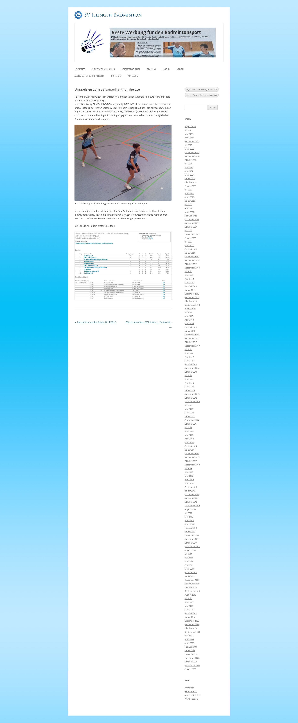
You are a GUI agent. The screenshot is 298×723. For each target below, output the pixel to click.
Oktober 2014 (191, 423)
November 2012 (192, 498)
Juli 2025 (188, 145)
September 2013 (192, 464)
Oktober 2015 (191, 397)
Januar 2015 (190, 416)
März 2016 (189, 386)
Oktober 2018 (191, 301)
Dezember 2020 (192, 234)
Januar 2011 (190, 576)
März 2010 (189, 609)
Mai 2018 (189, 316)
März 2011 (189, 568)
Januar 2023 (190, 200)
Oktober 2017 (191, 342)
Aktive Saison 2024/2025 (103, 69)
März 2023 (189, 197)
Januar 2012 (190, 531)
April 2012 (189, 520)
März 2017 (189, 360)
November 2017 (192, 338)
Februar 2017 (191, 364)
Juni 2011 (189, 557)
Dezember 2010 (192, 580)
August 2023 (190, 186)
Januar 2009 (190, 650)
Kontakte (116, 76)
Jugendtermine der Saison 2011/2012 (95, 322)
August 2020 (190, 238)
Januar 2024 (190, 178)
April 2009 (189, 639)
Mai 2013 (189, 475)
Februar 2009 (191, 646)
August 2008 (190, 669)
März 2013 (189, 483)
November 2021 (192, 223)
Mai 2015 (189, 409)
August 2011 (190, 550)
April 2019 (189, 278)
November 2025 (192, 141)
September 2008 (192, 665)
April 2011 (189, 565)
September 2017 (192, 345)
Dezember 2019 (192, 256)
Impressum (133, 76)
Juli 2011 (188, 554)
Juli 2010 (188, 598)
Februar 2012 (191, 527)
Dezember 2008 (192, 654)
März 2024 (189, 174)
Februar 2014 (191, 446)
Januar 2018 (190, 331)
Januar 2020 (190, 252)
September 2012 (192, 505)
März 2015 (189, 412)
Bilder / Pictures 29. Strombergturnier (201, 95)
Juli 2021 (188, 230)
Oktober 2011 (191, 542)
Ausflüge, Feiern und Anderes (89, 76)
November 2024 (192, 156)
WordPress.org (191, 698)
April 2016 (189, 383)
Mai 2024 (189, 171)
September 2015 (192, 401)
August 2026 (190, 126)
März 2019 (189, 282)
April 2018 (189, 319)
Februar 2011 (191, 572)
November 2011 (192, 539)
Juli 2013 (188, 468)
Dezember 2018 (192, 293)
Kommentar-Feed (193, 695)
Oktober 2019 (191, 264)
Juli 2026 (188, 130)
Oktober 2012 (191, 501)
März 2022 (189, 212)
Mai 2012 (189, 516)
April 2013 (189, 479)
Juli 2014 (188, 427)
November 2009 (192, 624)
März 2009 (189, 643)
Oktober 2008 (191, 661)
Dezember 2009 (192, 620)
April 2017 (189, 357)
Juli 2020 (188, 241)
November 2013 (192, 457)
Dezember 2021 (192, 219)
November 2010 (192, 583)
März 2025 (189, 148)
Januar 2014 (190, 449)
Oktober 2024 (191, 160)
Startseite (79, 69)
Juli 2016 (188, 375)
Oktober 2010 (191, 587)
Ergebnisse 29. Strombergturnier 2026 (201, 89)
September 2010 (192, 591)
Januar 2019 (190, 290)
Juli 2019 (188, 271)
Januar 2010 (190, 617)
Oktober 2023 (191, 182)
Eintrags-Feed (191, 691)
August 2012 (190, 509)
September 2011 (192, 546)
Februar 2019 (191, 286)
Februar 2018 (191, 327)
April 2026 (189, 137)
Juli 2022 (188, 204)
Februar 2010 (191, 613)
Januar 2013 (190, 490)
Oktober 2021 (191, 226)
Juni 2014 (189, 431)
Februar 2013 (191, 487)
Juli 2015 (188, 405)
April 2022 (189, 208)
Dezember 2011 (192, 535)
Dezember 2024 (192, 152)
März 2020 (189, 245)
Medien (180, 69)
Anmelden (189, 687)
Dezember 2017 (192, 334)
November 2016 (192, 368)
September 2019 (192, 267)
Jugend (166, 69)
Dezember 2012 (192, 494)
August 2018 (190, 308)
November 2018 (192, 297)
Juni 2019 (189, 275)
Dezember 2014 (192, 420)
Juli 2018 (188, 312)
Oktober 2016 (191, 371)
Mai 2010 (189, 606)
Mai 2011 (189, 561)
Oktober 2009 (191, 628)
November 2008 (192, 658)
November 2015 (192, 394)
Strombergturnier (131, 69)
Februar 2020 (191, 249)
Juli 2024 (188, 163)
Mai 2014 (189, 435)
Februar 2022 (191, 215)
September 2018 (192, 305)
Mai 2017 (189, 353)
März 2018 (189, 323)
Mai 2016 (189, 379)
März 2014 (189, 442)
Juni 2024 (189, 167)
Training (151, 69)
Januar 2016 (190, 390)
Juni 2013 (189, 472)
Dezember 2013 (192, 453)
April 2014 (189, 438)
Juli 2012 (188, 513)
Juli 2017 (188, 349)
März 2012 (189, 524)
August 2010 (190, 594)
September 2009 (192, 632)
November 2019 (192, 260)
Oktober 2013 (191, 461)
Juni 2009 (189, 635)
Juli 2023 (188, 189)
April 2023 (189, 193)
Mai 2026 (189, 134)
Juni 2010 (189, 602)
